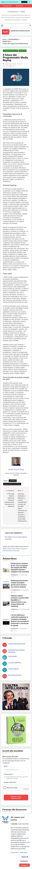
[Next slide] (30, 6)
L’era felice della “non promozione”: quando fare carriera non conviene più (15, 6)
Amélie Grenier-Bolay (10, 64)
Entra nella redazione (14, 675)
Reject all (25, 857)
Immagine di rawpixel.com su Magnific (6, 584)
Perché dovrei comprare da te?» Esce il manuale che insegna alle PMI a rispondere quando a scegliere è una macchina (20, 568)
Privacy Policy (14, 852)
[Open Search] (30, 25)
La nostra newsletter (14, 662)
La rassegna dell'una (10, 51)
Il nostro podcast (13, 669)
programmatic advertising (12, 484)
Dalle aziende (12, 656)
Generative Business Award (16, 643)
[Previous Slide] (27, 6)
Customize (24, 861)
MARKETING (22, 51)
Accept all (24, 865)
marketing (13, 481)
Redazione (15, 575)
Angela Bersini (16, 590)
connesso (15, 537)
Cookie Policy (23, 852)
